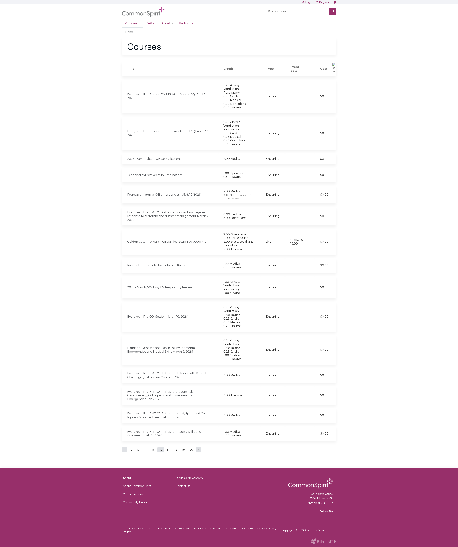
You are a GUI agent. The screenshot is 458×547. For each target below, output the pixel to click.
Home (129, 32)
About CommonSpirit (137, 486)
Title (130, 68)
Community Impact (136, 502)
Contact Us (183, 486)
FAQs (150, 23)
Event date (294, 68)
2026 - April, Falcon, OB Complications (154, 158)
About (165, 23)
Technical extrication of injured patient (155, 175)
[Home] (143, 11)
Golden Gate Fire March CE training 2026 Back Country (166, 241)
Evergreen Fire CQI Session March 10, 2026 (157, 316)
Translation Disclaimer (224, 528)
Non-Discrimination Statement (169, 528)
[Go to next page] (198, 449)
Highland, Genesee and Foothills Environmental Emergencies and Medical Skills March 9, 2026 (161, 349)
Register (325, 2)
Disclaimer (199, 528)
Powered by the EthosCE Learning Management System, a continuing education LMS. (323, 541)
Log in (309, 2)
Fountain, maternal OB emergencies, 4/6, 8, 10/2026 (164, 194)
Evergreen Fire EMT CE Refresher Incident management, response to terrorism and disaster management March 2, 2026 (168, 216)
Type (270, 68)
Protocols (186, 23)
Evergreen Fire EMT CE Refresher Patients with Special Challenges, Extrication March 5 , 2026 (166, 375)
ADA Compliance (134, 528)
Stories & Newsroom (189, 478)
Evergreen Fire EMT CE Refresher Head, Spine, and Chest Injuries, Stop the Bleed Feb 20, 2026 (168, 415)
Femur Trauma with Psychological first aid (157, 265)
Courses (131, 23)
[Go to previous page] (124, 449)
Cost (323, 68)
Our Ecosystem (133, 494)
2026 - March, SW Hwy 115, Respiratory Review (160, 287)
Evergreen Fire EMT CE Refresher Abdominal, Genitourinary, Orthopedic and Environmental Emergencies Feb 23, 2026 (160, 395)
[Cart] (334, 3)
